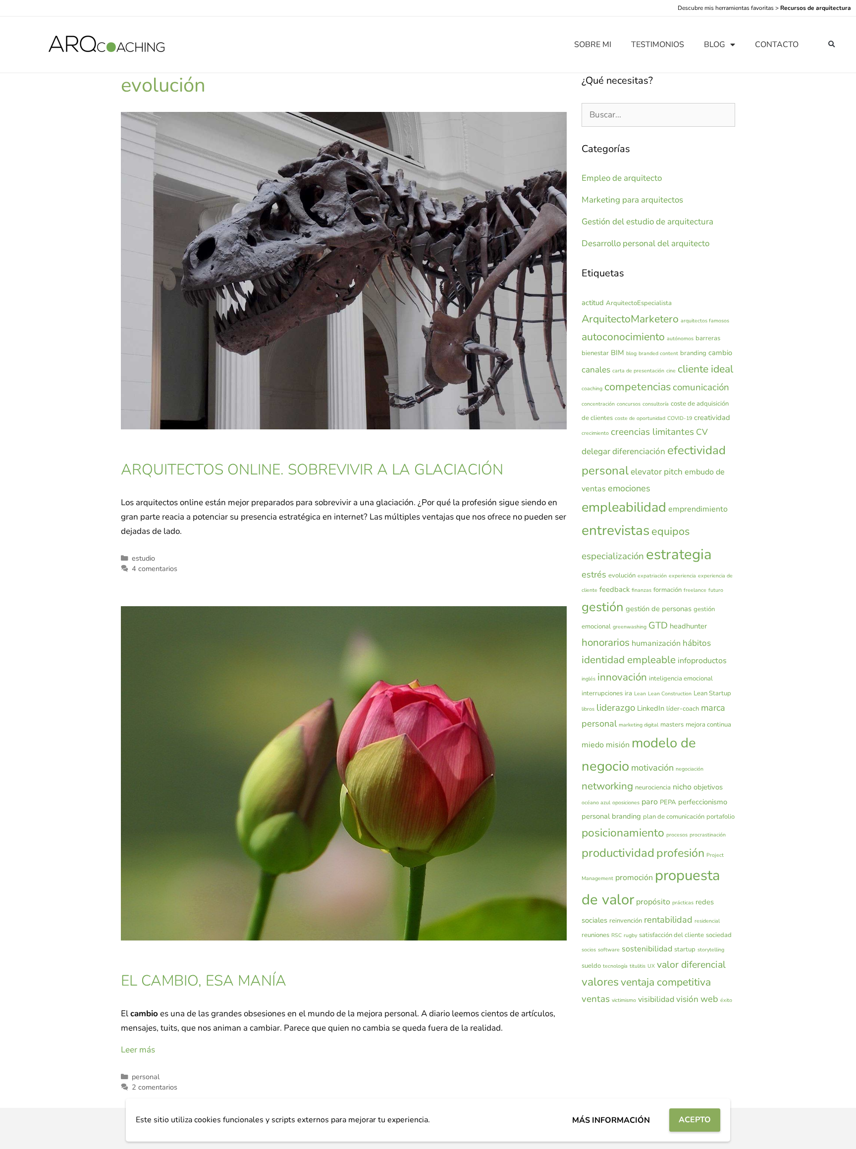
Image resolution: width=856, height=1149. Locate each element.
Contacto (777, 44)
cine (671, 370)
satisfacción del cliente (671, 935)
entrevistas (615, 530)
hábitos (697, 643)
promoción (634, 877)
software (609, 949)
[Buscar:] (658, 114)
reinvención (625, 920)
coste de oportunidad (640, 418)
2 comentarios (154, 1087)
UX (651, 966)
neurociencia (653, 787)
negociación (689, 769)
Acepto (695, 1119)
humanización (656, 643)
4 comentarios (154, 569)
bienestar (595, 353)
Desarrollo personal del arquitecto (645, 243)
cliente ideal (705, 369)
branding (693, 353)
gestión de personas (659, 609)
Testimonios (657, 44)
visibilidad (656, 999)
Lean (640, 693)
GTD (658, 625)
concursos (629, 404)
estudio (143, 558)
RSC (616, 935)
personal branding (611, 816)
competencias (637, 386)
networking (607, 786)
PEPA (668, 802)
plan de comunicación (673, 816)
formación (667, 589)
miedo (593, 744)
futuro (715, 590)
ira (628, 693)
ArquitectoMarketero (630, 319)
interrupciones (602, 693)
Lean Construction (670, 693)
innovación (622, 677)
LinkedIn (650, 708)
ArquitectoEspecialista (639, 303)
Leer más (138, 1049)
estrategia (679, 554)
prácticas (683, 902)
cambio (720, 353)
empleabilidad (624, 507)
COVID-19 (679, 418)
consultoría (655, 404)
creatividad (712, 417)
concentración (598, 404)
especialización (613, 556)
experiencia (682, 575)
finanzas (641, 590)
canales (596, 369)
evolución (622, 575)
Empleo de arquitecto (622, 178)
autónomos (680, 338)
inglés (588, 678)
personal (146, 1077)
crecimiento (595, 433)
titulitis (637, 966)
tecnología (615, 966)
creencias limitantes (652, 431)
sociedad (719, 935)
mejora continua (708, 724)
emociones (629, 488)
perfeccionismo (702, 802)
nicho (682, 787)
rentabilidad (668, 920)
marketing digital (638, 725)
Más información (611, 1120)
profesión (680, 853)
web (709, 999)
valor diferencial (691, 964)
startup (685, 949)
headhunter (688, 626)
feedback (614, 589)
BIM (617, 353)
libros (588, 709)
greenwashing (629, 626)
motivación (652, 768)
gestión (603, 607)
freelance (695, 590)
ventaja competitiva (666, 982)
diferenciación (638, 451)
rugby (630, 935)
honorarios (606, 642)
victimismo (624, 1000)
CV (702, 432)
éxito (726, 1000)
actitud (593, 303)
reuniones (595, 935)
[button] (831, 45)
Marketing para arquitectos (632, 200)
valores (600, 982)
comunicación (701, 387)
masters (672, 724)
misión (618, 744)
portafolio (720, 816)
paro (650, 801)
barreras (708, 338)
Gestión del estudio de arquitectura (647, 221)
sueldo (591, 965)
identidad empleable (629, 660)
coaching (592, 388)
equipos (670, 531)
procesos (677, 834)
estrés (594, 574)
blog (631, 353)
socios (589, 949)
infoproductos (702, 660)
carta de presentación (638, 370)
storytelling (710, 949)
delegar (596, 451)
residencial (707, 921)
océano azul (596, 802)
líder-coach (682, 708)
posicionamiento (623, 832)
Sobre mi (592, 44)
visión (687, 999)
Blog (714, 44)
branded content (658, 353)
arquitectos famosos (705, 320)
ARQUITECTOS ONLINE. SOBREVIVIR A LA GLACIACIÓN (312, 470)
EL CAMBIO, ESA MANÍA (203, 981)
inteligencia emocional (681, 678)
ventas (596, 998)
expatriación (652, 575)
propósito (653, 901)
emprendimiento (698, 509)
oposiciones (626, 802)
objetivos (708, 787)
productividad (618, 853)
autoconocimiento (623, 337)
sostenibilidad (647, 948)
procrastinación (708, 834)
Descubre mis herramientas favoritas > (764, 8)
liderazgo (615, 707)
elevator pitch (657, 471)
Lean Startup (712, 693)
